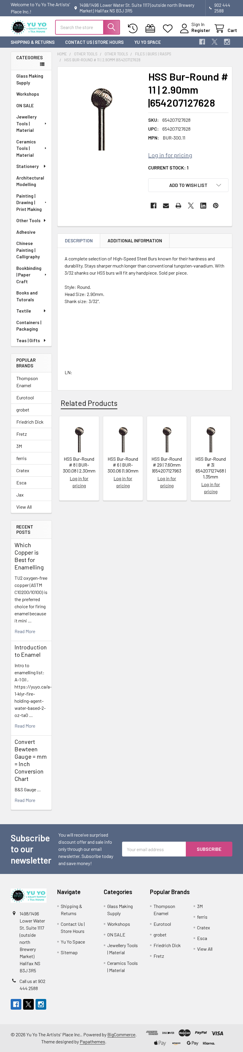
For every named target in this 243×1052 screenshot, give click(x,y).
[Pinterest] (215, 205)
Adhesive (26, 232)
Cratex (22, 470)
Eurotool (25, 397)
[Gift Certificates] (152, 28)
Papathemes (92, 1041)
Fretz (21, 434)
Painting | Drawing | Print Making (29, 202)
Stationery (27, 166)
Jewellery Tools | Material (26, 123)
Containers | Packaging (28, 326)
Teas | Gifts (28, 340)
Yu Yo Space (147, 42)
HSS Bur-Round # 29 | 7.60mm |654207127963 (166, 464)
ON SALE (25, 105)
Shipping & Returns (33, 42)
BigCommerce (121, 1034)
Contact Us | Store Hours (94, 42)
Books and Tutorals (27, 296)
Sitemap (69, 952)
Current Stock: (168, 167)
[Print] (178, 205)
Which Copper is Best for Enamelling (29, 556)
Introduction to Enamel (31, 650)
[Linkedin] (203, 205)
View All (24, 507)
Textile (23, 310)
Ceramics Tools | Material (26, 148)
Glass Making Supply (29, 79)
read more (25, 631)
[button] (188, 185)
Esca (21, 482)
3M (19, 446)
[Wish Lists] (169, 28)
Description (79, 240)
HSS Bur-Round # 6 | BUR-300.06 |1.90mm (123, 464)
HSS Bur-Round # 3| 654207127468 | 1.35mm (210, 467)
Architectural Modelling (30, 181)
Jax (20, 494)
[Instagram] (227, 41)
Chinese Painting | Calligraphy (28, 250)
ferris (21, 458)
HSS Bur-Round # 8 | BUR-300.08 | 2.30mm (79, 464)
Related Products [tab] (89, 402)
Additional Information (135, 240)
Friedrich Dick (30, 422)
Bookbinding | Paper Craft (28, 274)
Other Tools (28, 220)
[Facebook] (202, 41)
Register (200, 30)
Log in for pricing (170, 154)
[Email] (166, 205)
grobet (22, 409)
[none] (101, 110)
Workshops (27, 94)
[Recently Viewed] (134, 28)
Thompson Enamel (27, 381)
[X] (214, 41)
